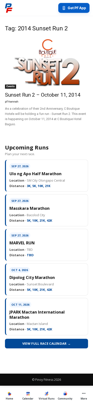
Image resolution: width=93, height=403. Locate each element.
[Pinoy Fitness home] (8, 8)
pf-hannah (11, 101)
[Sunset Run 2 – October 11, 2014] (46, 63)
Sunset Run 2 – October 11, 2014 (42, 95)
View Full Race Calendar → (46, 343)
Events (10, 86)
